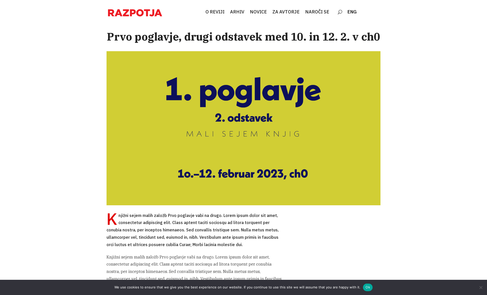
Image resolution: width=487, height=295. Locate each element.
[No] (480, 287)
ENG (352, 12)
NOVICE (258, 12)
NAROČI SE (317, 12)
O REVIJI (214, 12)
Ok (368, 287)
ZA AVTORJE (286, 12)
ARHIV (237, 12)
